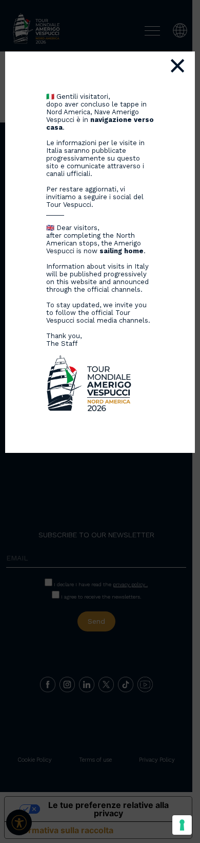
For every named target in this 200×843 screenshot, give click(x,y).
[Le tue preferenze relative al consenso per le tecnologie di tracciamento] (182, 825)
